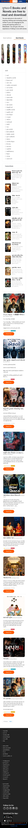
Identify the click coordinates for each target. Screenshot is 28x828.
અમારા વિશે (5, 730)
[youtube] (13, 808)
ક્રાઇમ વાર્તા (9, 158)
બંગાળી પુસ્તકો (6, 773)
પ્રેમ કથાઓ (9, 105)
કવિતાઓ (9, 95)
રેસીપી (8, 124)
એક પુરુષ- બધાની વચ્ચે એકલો (14, 360)
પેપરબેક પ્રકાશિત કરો (7, 756)
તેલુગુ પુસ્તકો (5, 771)
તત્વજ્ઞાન (9, 117)
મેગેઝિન (8, 92)
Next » (10, 721)
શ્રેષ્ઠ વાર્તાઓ (5, 745)
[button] (16, 1)
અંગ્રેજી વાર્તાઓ (6, 790)
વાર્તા (8, 75)
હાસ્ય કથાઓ (10, 90)
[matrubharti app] (27, 1)
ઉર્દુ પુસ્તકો (5, 779)
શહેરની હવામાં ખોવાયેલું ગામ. (13, 409)
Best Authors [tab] (7, 38)
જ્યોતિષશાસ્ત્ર (10, 151)
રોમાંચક (8, 139)
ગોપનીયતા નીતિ (6, 735)
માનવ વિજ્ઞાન (10, 114)
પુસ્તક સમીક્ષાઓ (10, 136)
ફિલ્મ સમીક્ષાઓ (10, 131)
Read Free (8, 334)
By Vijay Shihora (13, 659)
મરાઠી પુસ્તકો (5, 766)
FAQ (4, 741)
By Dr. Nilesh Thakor (7, 316)
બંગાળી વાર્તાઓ (6, 792)
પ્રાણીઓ (9, 149)
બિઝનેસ (9, 144)
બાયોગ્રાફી (9, 122)
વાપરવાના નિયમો (6, 737)
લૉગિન (20, 1)
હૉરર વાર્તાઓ (10, 129)
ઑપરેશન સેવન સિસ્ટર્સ (11, 495)
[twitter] (10, 808)
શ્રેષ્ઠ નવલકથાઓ (6, 747)
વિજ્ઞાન (8, 154)
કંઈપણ (8, 156)
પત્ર (8, 127)
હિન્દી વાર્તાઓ (6, 783)
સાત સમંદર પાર (8, 538)
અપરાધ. (6, 659)
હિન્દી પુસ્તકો (5, 762)
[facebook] (4, 808)
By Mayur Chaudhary (8, 454)
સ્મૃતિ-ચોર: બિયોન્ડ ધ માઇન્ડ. (13, 453)
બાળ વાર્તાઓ (9, 87)
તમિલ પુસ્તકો (5, 769)
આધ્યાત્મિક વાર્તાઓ (11, 78)
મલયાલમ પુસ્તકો (6, 775)
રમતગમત (9, 146)
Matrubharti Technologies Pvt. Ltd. (18, 823)
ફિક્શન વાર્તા (9, 80)
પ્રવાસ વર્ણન (10, 97)
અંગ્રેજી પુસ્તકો (6, 760)
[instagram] (7, 808)
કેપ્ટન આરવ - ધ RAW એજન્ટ (13, 315)
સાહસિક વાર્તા (10, 112)
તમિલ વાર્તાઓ (6, 796)
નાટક (8, 102)
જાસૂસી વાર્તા (10, 107)
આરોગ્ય (8, 119)
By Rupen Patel (15, 577)
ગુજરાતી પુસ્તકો (6, 764)
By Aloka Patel (6, 361)
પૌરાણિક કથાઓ (10, 134)
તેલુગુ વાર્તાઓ (5, 798)
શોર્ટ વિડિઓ (5, 754)
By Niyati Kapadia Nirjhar (16, 698)
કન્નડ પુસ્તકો (5, 777)
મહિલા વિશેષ (9, 100)
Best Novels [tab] (20, 38)
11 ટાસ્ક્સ (7, 699)
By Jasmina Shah (18, 538)
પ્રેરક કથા (9, 82)
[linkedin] (16, 808)
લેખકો (4, 752)
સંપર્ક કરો (5, 732)
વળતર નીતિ (5, 739)
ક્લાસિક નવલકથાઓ (12, 85)
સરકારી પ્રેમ (8, 617)
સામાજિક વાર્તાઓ (11, 109)
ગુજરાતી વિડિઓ (6, 749)
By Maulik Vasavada (17, 617)
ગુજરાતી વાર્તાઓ (6, 786)
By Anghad (5, 410)
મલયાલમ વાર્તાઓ (6, 794)
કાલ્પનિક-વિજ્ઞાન (11, 141)
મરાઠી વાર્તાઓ (5, 788)
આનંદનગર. (7, 578)
